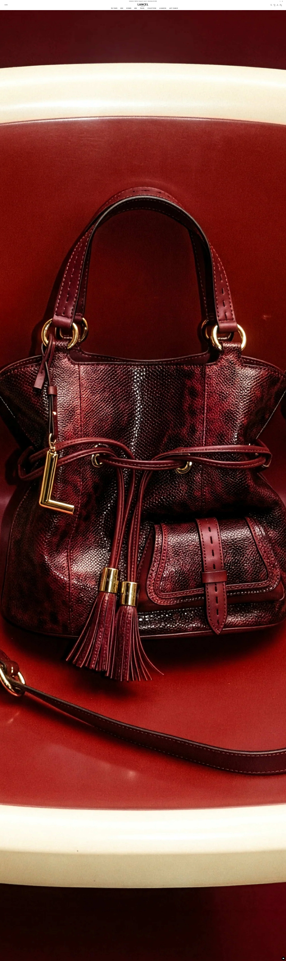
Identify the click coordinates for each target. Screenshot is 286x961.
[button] (280, 1)
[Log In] (277, 5)
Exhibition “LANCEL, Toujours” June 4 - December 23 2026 (143, 1)
